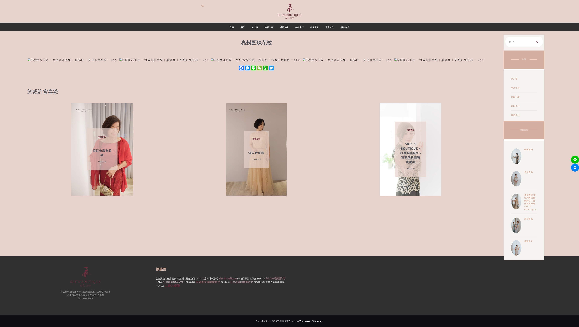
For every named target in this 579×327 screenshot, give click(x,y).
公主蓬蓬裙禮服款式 (241, 282)
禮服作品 (515, 105)
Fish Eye (160, 285)
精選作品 (515, 115)
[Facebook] (241, 68)
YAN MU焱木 (202, 278)
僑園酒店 (265, 282)
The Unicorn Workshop (311, 320)
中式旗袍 (213, 278)
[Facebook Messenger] (575, 168)
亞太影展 (225, 282)
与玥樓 (257, 282)
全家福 (159, 282)
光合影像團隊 (277, 282)
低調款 (175, 278)
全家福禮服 (189, 282)
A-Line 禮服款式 (275, 278)
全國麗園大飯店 (164, 278)
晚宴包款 (515, 87)
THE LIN (261, 278)
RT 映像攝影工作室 (246, 278)
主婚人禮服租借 (187, 278)
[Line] (575, 160)
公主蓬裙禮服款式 (173, 282)
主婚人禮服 (172, 285)
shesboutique (228, 278)
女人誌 (514, 78)
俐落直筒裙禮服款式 (208, 282)
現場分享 (515, 96)
